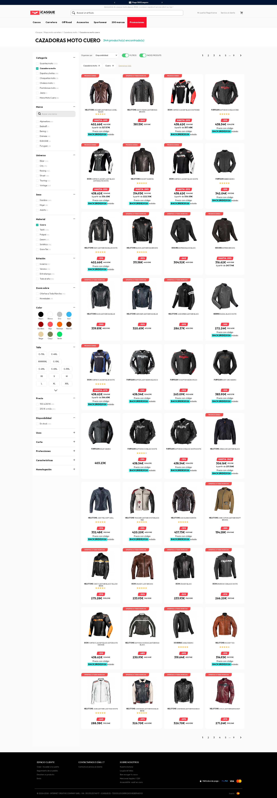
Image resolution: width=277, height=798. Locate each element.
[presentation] (115, 2)
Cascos (37, 22)
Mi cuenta (201, 13)
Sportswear (100, 22)
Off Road (67, 22)
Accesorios (83, 22)
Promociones (137, 22)
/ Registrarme (211, 13)
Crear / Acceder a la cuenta (48, 767)
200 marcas (118, 22)
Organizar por (86, 55)
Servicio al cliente (228, 13)
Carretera (51, 22)
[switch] (125, 55)
